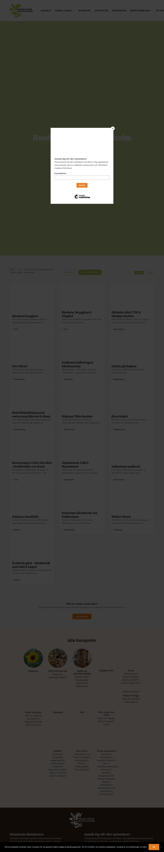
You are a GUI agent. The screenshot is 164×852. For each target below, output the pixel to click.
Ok (154, 847)
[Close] (113, 128)
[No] (161, 847)
